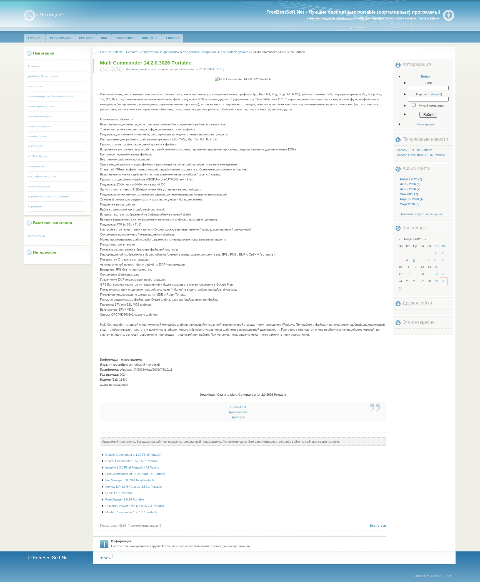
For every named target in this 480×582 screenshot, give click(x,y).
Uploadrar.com (238, 412)
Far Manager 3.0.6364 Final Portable (129, 480)
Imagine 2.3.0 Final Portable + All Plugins (132, 467)
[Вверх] (106, 557)
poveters (144, 69)
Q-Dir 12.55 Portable (119, 493)
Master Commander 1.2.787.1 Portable (131, 512)
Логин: (429, 83)
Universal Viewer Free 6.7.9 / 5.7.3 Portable (134, 505)
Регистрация (425, 124)
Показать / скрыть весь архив (421, 214)
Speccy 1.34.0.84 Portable (414, 150)
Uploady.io (238, 417)
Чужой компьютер (431, 105)
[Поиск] (29, 15)
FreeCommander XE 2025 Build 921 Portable (135, 473)
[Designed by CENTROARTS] (435, 576)
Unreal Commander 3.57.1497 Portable (131, 461)
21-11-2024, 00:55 (211, 69)
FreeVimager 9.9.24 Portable (124, 499)
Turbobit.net (238, 407)
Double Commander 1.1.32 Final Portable (133, 454)
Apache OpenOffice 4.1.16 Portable (421, 155)
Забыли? (435, 94)
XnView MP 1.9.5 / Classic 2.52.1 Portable (133, 486)
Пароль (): (429, 94)
